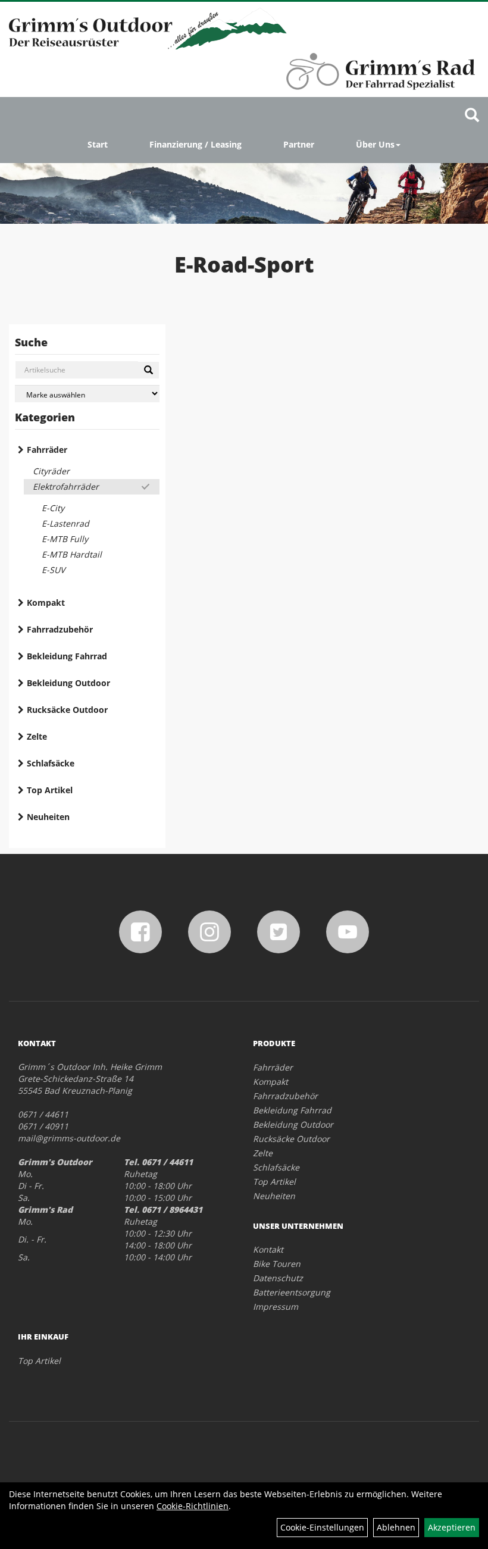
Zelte (37, 736)
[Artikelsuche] (472, 116)
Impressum (275, 1306)
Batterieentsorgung (291, 1292)
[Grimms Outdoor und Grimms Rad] (148, 28)
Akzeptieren (452, 1527)
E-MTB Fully (65, 539)
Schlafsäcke (50, 763)
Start (97, 144)
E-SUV (53, 569)
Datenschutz (278, 1278)
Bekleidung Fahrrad (67, 656)
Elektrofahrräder (66, 486)
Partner (298, 144)
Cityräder (51, 471)
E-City (53, 508)
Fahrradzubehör (60, 629)
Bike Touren (277, 1263)
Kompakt (46, 602)
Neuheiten (48, 816)
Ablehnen (396, 1527)
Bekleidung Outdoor (68, 683)
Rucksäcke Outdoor (67, 709)
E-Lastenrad (65, 523)
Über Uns (375, 144)
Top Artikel (50, 790)
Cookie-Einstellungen (322, 1527)
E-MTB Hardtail (72, 554)
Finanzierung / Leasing (195, 144)
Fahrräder (47, 449)
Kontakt (268, 1249)
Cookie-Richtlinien (193, 1506)
